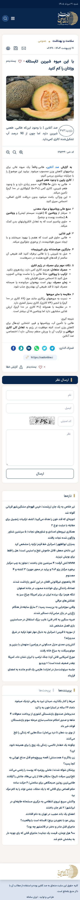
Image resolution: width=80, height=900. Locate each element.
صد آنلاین (53, 167)
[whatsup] (36, 348)
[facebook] (13, 348)
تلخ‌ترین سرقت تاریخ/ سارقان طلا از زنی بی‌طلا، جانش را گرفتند (41, 776)
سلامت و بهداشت (63, 41)
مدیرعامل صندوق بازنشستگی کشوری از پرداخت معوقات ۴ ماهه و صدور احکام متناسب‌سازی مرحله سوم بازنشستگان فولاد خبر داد (42, 720)
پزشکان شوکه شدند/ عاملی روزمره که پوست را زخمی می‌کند (42, 770)
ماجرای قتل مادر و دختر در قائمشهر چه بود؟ (51, 827)
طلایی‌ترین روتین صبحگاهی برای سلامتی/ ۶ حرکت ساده (44, 783)
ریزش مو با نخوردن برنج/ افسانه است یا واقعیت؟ (48, 821)
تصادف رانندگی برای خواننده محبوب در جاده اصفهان (46, 588)
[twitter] (44, 348)
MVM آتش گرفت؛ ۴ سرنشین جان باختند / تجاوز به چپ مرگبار (41, 563)
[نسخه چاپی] (8, 48)
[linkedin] (29, 348)
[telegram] (52, 348)
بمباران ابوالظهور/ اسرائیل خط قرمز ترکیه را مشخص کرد (45, 544)
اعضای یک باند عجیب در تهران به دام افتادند (50, 814)
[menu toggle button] (13, 18)
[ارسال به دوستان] (24, 48)
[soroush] (21, 348)
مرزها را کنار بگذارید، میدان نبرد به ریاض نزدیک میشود (45, 701)
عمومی (42, 41)
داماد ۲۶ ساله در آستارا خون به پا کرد (55, 708)
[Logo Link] (67, 18)
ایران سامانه (32, 897)
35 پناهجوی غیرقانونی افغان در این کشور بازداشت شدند (44, 582)
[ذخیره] (16, 48)
